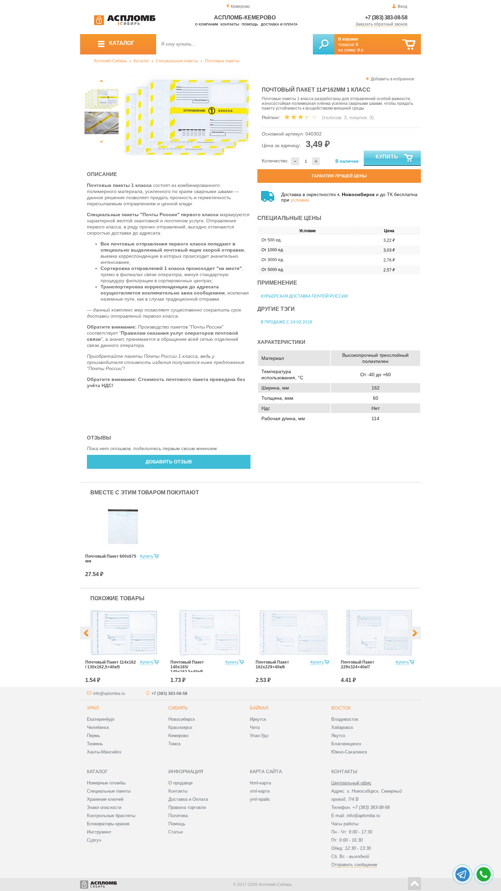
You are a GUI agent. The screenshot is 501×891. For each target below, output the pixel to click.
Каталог (141, 61)
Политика (178, 815)
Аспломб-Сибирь (110, 61)
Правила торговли (187, 807)
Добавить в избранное (392, 79)
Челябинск (98, 727)
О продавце (180, 782)
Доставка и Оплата (188, 799)
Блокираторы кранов (108, 823)
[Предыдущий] (101, 80)
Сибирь (178, 708)
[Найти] (323, 44)
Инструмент (99, 831)
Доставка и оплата (279, 24)
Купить (387, 157)
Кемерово (178, 735)
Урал (93, 708)
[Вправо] (414, 632)
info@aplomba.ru (109, 693)
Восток (341, 708)
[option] (186, 117)
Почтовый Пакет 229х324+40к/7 (357, 664)
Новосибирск (181, 719)
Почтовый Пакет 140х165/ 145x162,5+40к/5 (187, 667)
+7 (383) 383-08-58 (386, 17)
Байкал (259, 708)
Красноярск (180, 727)
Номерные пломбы (106, 782)
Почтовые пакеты (222, 61)
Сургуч (94, 840)
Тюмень (95, 743)
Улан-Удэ (259, 735)
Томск (174, 743)
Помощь (250, 24)
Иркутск (258, 719)
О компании (206, 24)
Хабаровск (342, 727)
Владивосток (344, 719)
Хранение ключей (105, 799)
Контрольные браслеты (111, 815)
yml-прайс (260, 799)
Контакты (230, 24)
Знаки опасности (104, 807)
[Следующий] (101, 141)
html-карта (260, 782)
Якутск (338, 735)
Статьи (175, 831)
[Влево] (86, 632)
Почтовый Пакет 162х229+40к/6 (272, 664)
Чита (255, 727)
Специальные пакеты (177, 61)
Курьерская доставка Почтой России (304, 296)
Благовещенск (346, 743)
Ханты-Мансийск (104, 751)
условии (300, 200)
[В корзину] (408, 44)
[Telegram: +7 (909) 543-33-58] (462, 874)
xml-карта (260, 791)
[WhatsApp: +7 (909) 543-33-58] (484, 874)
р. (361, 50)
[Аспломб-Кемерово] (125, 23)
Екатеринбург (101, 719)
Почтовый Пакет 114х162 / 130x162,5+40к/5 (110, 664)
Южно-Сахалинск (349, 751)
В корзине (348, 39)
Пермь (93, 735)
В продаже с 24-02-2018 (286, 322)
